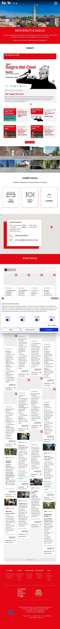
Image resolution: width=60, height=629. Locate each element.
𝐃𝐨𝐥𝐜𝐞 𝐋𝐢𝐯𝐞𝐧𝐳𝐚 (9, 511)
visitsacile (9, 288)
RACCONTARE (39, 570)
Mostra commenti (22, 481)
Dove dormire (29, 574)
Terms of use (36, 616)
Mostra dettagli (52, 325)
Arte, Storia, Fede (9, 574)
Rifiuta (11, 329)
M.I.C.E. (19, 580)
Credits (49, 580)
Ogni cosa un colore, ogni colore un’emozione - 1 (49, 458)
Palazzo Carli (35, 157)
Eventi (19, 578)
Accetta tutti (49, 329)
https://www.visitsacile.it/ (24, 472)
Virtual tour (39, 578)
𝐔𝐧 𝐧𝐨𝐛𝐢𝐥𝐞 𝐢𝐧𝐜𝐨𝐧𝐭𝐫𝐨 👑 (23, 503)
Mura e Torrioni (51, 157)
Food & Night (29, 576)
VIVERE (19, 570)
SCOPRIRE (10, 570)
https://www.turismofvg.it (24, 477)
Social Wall (39, 576)
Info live (49, 574)
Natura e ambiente (9, 576)
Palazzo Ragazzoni (7, 157)
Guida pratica (49, 576)
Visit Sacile (25, 442)
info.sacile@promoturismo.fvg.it (26, 240)
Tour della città (19, 576)
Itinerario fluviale (37, 171)
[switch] (23, 320)
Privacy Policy (26, 616)
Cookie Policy (46, 616)
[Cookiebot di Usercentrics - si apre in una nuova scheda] (52, 298)
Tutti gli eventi (29, 142)
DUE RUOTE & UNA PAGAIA (18, 94)
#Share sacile (39, 574)
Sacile (49, 578)
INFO (49, 570)
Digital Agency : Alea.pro (36, 617)
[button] (51, 227)
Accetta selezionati (30, 329)
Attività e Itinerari (19, 574)
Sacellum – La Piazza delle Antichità (22, 131)
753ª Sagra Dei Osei (50, 113)
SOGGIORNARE (29, 570)
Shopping (29, 578)
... (22, 368)
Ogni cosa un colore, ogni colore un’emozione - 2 (23, 447)
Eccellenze (9, 578)
